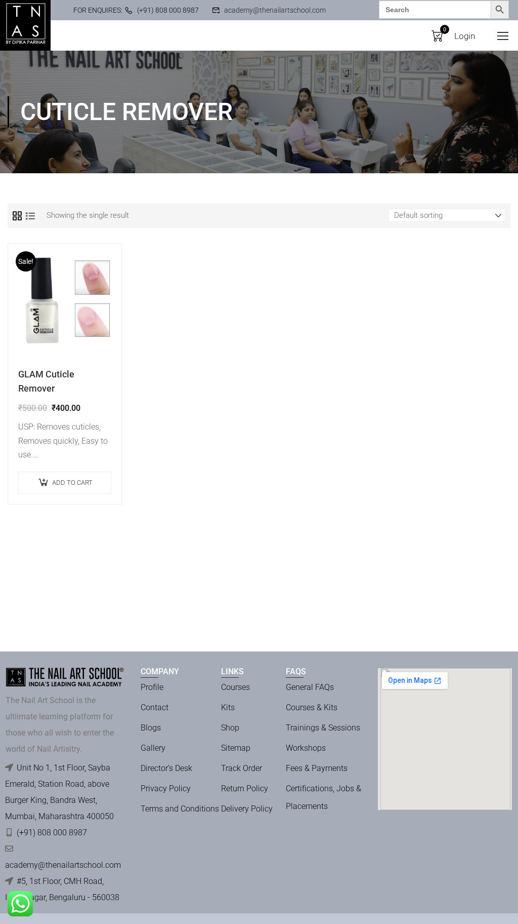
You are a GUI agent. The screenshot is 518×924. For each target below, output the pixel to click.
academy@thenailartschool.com (275, 10)
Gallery (153, 748)
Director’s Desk (166, 768)
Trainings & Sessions (323, 728)
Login (464, 36)
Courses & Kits (311, 707)
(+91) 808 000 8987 (168, 10)
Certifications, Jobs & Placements (323, 797)
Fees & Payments (317, 768)
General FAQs (310, 687)
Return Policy (244, 788)
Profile (152, 687)
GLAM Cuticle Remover (46, 381)
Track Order (241, 768)
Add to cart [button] (72, 482)
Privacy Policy (166, 788)
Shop (230, 728)
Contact (154, 707)
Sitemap (235, 748)
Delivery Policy (247, 809)
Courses (235, 687)
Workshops (306, 748)
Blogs (151, 728)
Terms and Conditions (180, 809)
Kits (228, 707)
